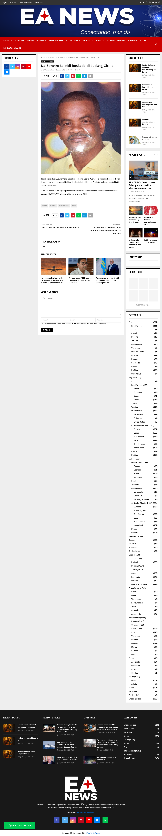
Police (134, 451)
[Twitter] (65, 820)
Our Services (26, 2)
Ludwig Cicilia (64, 206)
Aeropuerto (136, 614)
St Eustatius (136, 374)
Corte (133, 573)
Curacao (137, 429)
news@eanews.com (86, 812)
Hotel (133, 595)
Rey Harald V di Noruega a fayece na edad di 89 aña (67, 758)
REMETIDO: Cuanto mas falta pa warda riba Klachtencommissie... (142, 185)
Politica (134, 566)
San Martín (135, 363)
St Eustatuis (133, 544)
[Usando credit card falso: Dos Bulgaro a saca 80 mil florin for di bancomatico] (90, 728)
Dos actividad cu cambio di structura (60, 227)
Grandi (134, 680)
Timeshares (136, 599)
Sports (134, 403)
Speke (74, 206)
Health (136, 389)
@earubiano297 (143, 305)
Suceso (74, 40)
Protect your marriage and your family (149, 104)
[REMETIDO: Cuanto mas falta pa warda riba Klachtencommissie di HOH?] (143, 170)
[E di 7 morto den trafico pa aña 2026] (151, 233)
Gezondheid (139, 466)
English (132, 378)
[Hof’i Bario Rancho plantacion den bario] (151, 210)
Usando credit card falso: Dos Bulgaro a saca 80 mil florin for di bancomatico (107, 727)
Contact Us (39, 2)
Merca (134, 647)
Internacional (57, 40)
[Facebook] (56, 820)
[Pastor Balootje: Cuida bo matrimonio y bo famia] (135, 68)
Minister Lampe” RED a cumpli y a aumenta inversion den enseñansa (80, 280)
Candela (134, 673)
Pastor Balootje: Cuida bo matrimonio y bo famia (149, 69)
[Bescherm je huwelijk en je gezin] (135, 88)
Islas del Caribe (137, 352)
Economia (135, 577)
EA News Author (48, 70)
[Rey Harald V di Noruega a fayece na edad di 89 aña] (49, 760)
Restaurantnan (137, 603)
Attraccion (135, 610)
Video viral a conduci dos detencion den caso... (135, 243)
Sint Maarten (139, 437)
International (136, 411)
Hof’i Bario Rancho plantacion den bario (150, 221)
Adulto (134, 684)
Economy (138, 392)
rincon (44, 206)
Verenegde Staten (141, 499)
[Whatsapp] (105, 820)
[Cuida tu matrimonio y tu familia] (135, 123)
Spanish (132, 322)
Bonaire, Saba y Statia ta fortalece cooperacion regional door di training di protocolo (67, 728)
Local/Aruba (136, 326)
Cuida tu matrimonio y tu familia (148, 122)
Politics (134, 455)
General (134, 592)
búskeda (53, 206)
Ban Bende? (134, 695)
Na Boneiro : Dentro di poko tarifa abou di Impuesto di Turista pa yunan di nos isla (52, 280)
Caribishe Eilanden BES (141, 503)
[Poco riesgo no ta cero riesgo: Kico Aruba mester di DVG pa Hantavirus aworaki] (136, 210)
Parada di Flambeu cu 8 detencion (106, 758)
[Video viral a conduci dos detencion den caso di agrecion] (136, 233)
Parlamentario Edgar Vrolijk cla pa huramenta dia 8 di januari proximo (107, 280)
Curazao (134, 355)
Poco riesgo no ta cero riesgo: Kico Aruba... (135, 220)
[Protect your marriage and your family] (135, 105)
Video (99, 40)
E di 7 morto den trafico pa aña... (150, 241)
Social (134, 333)
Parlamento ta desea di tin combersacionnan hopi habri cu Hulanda (105, 231)
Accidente (135, 662)
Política (134, 370)
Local (6, 40)
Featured (50, 61)
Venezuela (135, 348)
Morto (86, 40)
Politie (134, 529)
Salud (133, 330)
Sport (133, 481)
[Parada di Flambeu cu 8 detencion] (90, 760)
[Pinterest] (81, 820)
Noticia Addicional (139, 584)
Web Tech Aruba (93, 833)
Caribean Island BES (139, 426)
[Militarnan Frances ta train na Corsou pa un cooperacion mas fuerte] (49, 745)
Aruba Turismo (35, 40)
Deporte (19, 40)
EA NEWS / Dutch (137, 40)
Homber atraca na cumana (149, 138)
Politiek (134, 533)
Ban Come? (133, 691)
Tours (133, 606)
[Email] (97, 820)
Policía (134, 366)
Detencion (135, 666)
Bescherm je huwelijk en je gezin (147, 87)
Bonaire (44, 61)
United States (139, 422)
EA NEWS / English (116, 40)
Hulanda (134, 643)
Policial (134, 562)
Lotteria (134, 581)
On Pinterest (135, 272)
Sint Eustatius (139, 444)
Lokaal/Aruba (136, 463)
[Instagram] (73, 820)
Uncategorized (135, 699)
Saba (136, 440)
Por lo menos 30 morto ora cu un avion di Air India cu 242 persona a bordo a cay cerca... (107, 743)
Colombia (138, 418)
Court (136, 396)
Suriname (135, 651)
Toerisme (135, 485)
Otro (133, 655)
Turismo (134, 341)
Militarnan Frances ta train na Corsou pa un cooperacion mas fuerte (67, 744)
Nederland (138, 525)
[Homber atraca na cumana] (135, 140)
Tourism (134, 407)
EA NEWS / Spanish (12, 48)
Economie (138, 470)
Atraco (134, 669)
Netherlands (139, 448)
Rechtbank (138, 477)
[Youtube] (89, 820)
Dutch (131, 459)
